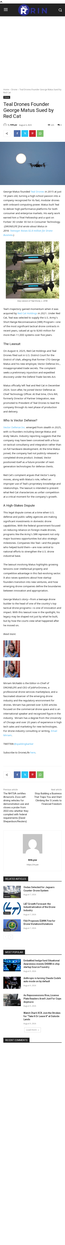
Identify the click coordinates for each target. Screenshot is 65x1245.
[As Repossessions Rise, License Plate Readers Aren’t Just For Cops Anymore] (12, 1000)
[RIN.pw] (5, 125)
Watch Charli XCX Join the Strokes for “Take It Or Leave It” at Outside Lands (42, 1016)
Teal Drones (37, 191)
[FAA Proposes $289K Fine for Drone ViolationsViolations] (12, 925)
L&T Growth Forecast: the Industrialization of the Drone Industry (39, 907)
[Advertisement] (32, 50)
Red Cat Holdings (27, 313)
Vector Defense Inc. (14, 427)
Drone (14, 89)
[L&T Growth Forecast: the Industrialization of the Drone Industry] (12, 908)
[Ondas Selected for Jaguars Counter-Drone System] (12, 892)
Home (6, 89)
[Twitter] (25, 133)
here (32, 752)
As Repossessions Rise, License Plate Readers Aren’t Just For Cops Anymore (42, 998)
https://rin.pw (32, 864)
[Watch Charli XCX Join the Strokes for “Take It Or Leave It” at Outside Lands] (12, 1017)
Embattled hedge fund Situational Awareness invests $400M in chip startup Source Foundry (42, 963)
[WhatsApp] (40, 133)
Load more (31, 1029)
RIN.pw (13, 125)
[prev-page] (5, 937)
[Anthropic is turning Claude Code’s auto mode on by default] (12, 983)
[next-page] (11, 937)
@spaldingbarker (24, 743)
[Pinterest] (32, 133)
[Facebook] (17, 133)
